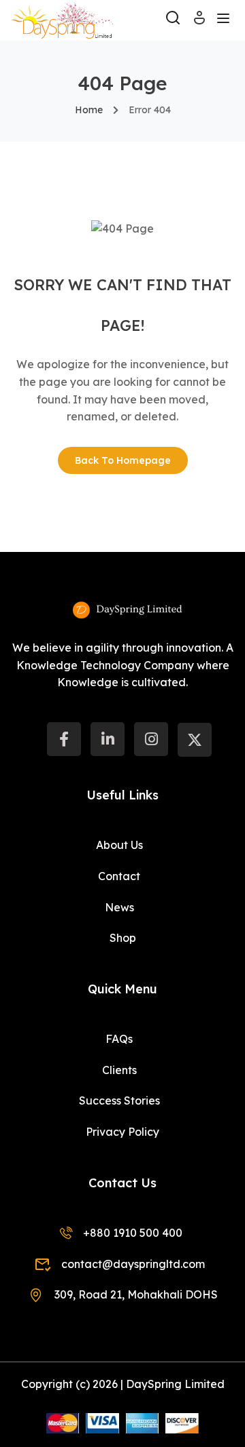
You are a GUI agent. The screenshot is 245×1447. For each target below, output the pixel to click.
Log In (199, 22)
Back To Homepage (123, 460)
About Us (119, 845)
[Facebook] (64, 739)
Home (89, 110)
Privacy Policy (122, 1131)
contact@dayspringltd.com (132, 1264)
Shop (123, 938)
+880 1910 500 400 (132, 1233)
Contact (119, 876)
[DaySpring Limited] (62, 19)
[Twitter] (195, 740)
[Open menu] (225, 20)
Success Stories (119, 1100)
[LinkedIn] (108, 739)
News (119, 907)
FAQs (119, 1039)
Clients (119, 1070)
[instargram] (151, 739)
